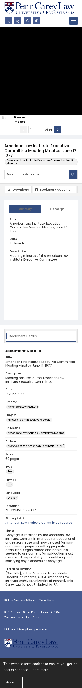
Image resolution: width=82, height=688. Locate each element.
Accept (11, 682)
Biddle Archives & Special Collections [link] (29, 600)
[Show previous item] (23, 129)
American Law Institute (23, 407)
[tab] (25, 209)
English (12, 497)
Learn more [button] (39, 670)
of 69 (49, 130)
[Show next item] (57, 129)
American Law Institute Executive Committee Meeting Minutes (42, 162)
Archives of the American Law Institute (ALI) (36, 446)
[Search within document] (73, 174)
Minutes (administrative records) (29, 420)
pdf (10, 484)
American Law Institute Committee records (36, 433)
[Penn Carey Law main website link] (39, 8)
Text (10, 471)
